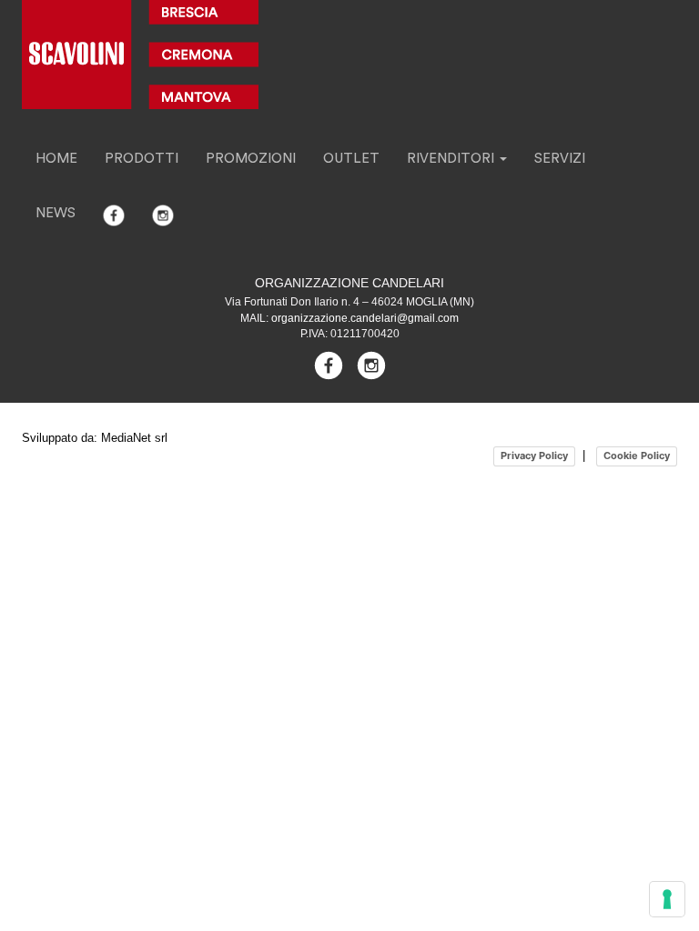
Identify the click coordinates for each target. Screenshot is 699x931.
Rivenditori (452, 158)
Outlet (351, 158)
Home (56, 158)
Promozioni (251, 158)
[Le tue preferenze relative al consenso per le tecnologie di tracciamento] (667, 899)
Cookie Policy (636, 455)
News (55, 213)
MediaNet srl (134, 438)
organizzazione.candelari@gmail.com (365, 318)
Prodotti (141, 158)
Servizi (559, 158)
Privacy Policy (534, 455)
